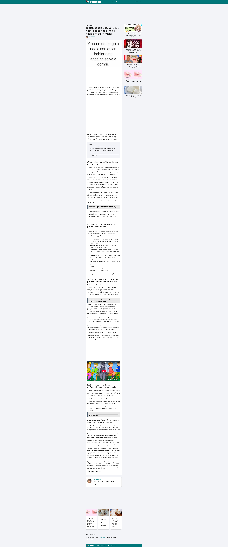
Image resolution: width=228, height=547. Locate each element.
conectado (102, 537)
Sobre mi (114, 545)
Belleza (128, 1)
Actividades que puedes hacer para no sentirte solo (103, 148)
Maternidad (135, 1)
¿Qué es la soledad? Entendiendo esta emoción (102, 146)
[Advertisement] (114, 13)
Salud (141, 1)
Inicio (113, 1)
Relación (118, 1)
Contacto (109, 545)
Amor (123, 1)
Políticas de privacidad (101, 545)
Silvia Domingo (92, 36)
